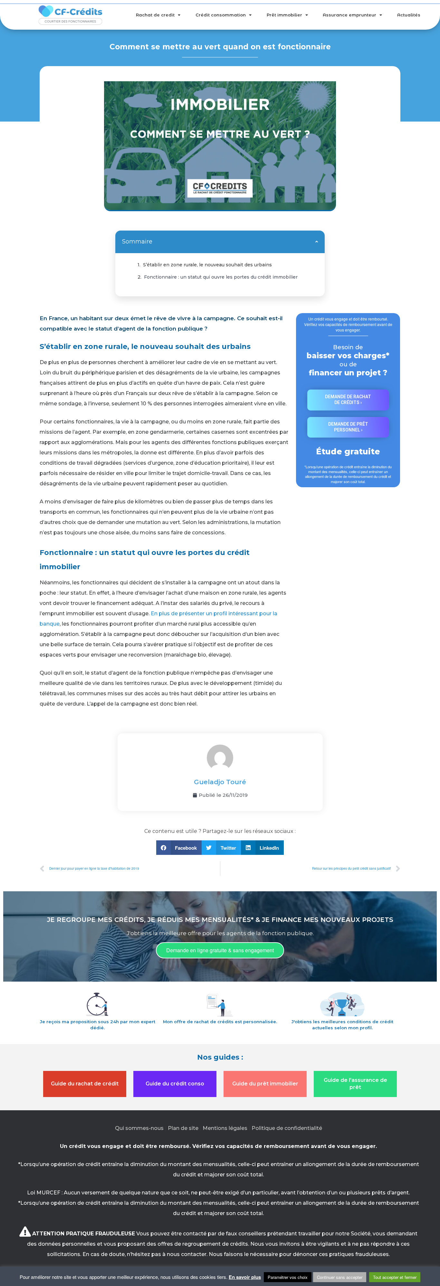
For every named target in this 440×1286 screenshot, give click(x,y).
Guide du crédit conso (175, 1084)
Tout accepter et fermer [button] (394, 1277)
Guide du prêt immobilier (265, 1084)
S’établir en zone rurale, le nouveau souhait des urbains (207, 265)
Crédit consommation (221, 14)
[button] (316, 242)
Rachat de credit (155, 14)
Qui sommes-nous (139, 1128)
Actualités (408, 14)
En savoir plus (245, 1277)
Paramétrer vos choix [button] (288, 1277)
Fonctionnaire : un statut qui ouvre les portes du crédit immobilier (221, 277)
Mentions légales (225, 1128)
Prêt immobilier (284, 14)
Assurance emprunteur (349, 14)
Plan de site (183, 1128)
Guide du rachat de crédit (85, 1084)
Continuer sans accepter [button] (339, 1277)
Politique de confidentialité (287, 1128)
